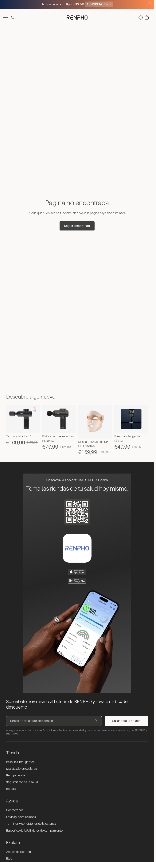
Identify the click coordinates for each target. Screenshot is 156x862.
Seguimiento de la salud (22, 782)
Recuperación (15, 775)
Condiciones (50, 730)
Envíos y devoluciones (21, 817)
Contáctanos (14, 810)
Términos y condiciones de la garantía (31, 823)
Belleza (11, 789)
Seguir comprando (77, 226)
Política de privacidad (71, 730)
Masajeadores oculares (21, 768)
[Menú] (6, 17)
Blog (9, 858)
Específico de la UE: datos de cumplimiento (34, 830)
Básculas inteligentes (20, 762)
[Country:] (140, 17)
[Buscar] (13, 17)
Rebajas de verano (53, 4)
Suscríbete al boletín (126, 721)
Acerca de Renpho (18, 852)
